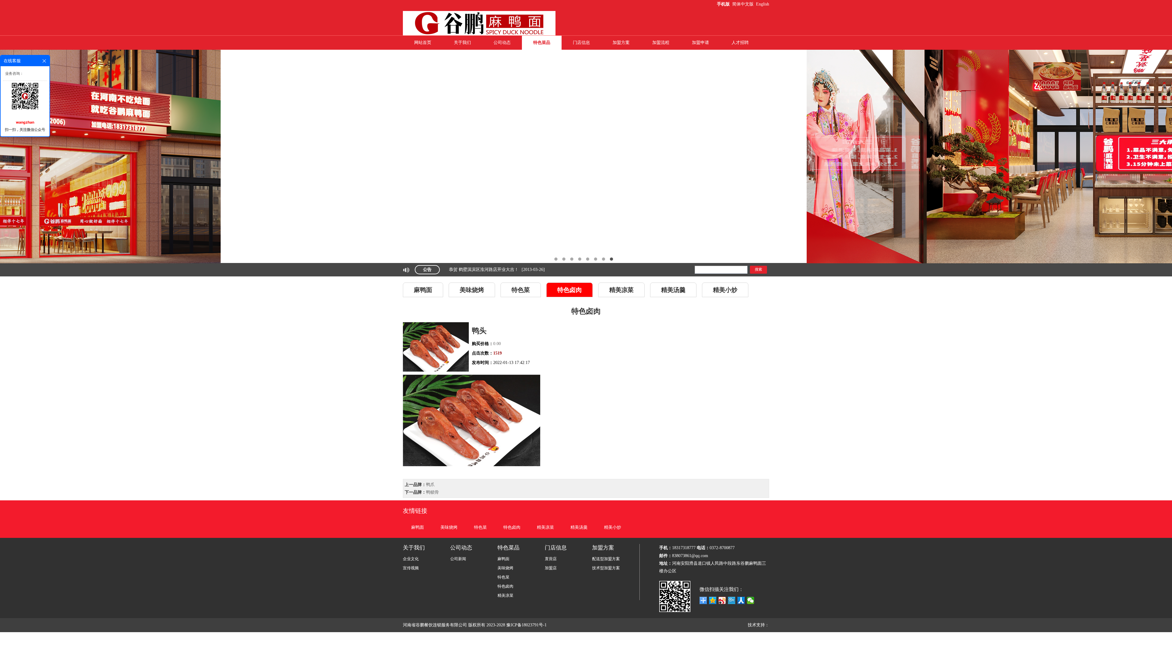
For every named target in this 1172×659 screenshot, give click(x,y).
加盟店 (551, 568)
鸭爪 (430, 484)
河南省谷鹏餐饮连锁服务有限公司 (435, 625)
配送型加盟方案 (606, 558)
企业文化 (411, 558)
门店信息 (581, 42)
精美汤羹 (673, 289)
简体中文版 (743, 4)
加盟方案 (621, 42)
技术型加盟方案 (606, 568)
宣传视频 (411, 568)
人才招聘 (740, 42)
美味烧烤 (472, 289)
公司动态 (502, 42)
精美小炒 (725, 289)
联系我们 (581, 56)
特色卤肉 (569, 289)
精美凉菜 (621, 289)
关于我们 (462, 42)
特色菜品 (541, 42)
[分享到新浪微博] (722, 600)
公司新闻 (458, 558)
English (762, 4)
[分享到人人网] (741, 600)
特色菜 (521, 289)
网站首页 (422, 42)
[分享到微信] (750, 600)
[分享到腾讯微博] (732, 600)
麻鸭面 (423, 289)
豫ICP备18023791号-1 (527, 625)
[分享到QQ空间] (713, 600)
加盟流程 (660, 42)
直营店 (551, 558)
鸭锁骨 (432, 492)
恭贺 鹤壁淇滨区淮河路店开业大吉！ (484, 270)
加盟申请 (700, 42)
